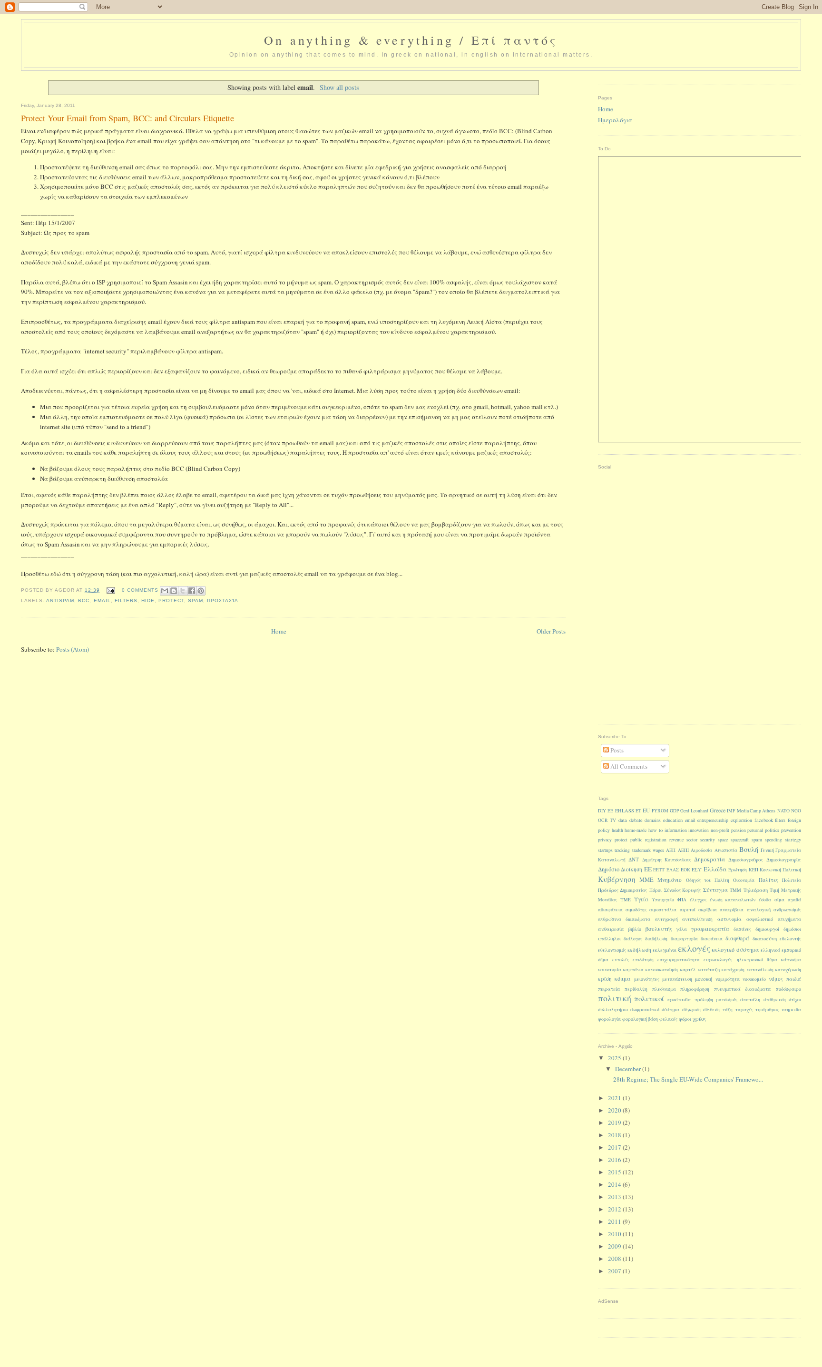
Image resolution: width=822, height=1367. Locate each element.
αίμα (779, 900)
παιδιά (793, 979)
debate (636, 820)
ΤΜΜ (735, 890)
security (707, 840)
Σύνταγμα (715, 889)
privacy (605, 840)
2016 (615, 1159)
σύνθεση (711, 1009)
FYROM (660, 811)
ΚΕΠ (753, 870)
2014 (615, 1184)
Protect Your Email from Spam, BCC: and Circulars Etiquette (127, 118)
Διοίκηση (631, 869)
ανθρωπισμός (787, 910)
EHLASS (624, 810)
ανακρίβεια (732, 910)
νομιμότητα (727, 979)
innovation (698, 830)
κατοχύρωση (788, 970)
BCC (83, 600)
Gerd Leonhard (694, 811)
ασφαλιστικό (759, 919)
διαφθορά (737, 938)
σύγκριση (691, 1009)
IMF (731, 811)
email (102, 600)
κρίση (605, 978)
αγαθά (794, 900)
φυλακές (668, 1019)
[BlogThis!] (173, 591)
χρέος (699, 1018)
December (628, 1068)
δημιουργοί (767, 929)
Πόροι (655, 890)
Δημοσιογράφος (745, 859)
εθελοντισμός (612, 950)
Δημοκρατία (709, 859)
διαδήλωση (656, 939)
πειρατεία (609, 989)
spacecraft (740, 840)
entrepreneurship (712, 820)
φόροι (685, 1019)
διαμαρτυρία (684, 939)
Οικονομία (743, 880)
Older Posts (551, 631)
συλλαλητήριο (613, 1009)
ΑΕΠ (670, 850)
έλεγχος (698, 900)
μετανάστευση (677, 979)
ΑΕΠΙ (683, 850)
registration (655, 840)
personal (755, 830)
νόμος (776, 978)
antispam (60, 600)
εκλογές (694, 948)
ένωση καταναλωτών (732, 900)
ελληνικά (770, 950)
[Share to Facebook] (191, 591)
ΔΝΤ (633, 859)
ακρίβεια (707, 910)
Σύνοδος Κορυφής (682, 890)
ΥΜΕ (625, 900)
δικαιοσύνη (765, 938)
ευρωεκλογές (718, 959)
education (673, 820)
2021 (615, 1098)
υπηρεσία (791, 1009)
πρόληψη (704, 999)
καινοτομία (609, 970)
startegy (793, 839)
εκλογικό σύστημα (735, 949)
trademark (641, 850)
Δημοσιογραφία (783, 859)
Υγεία (641, 899)
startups (605, 850)
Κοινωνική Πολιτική (780, 870)
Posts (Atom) (72, 649)
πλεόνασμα (664, 989)
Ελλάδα (715, 869)
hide (148, 600)
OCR (603, 820)
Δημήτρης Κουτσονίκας (666, 860)
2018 (615, 1135)
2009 (615, 1246)
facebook (763, 820)
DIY (602, 811)
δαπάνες (742, 929)
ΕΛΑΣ (672, 870)
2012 (615, 1209)
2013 (615, 1196)
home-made (635, 830)
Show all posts (339, 87)
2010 (615, 1234)
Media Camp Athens (756, 811)
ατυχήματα (789, 919)
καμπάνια (633, 970)
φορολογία (609, 1019)
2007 (615, 1271)
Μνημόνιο (669, 879)
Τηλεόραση (756, 890)
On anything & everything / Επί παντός (411, 40)
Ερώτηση (737, 870)
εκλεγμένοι (664, 950)
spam (195, 600)
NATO (783, 811)
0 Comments (140, 590)
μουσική (703, 979)
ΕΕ (648, 869)
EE (610, 811)
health (617, 830)
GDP (674, 811)
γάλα (681, 929)
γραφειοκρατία (710, 928)
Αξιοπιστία (725, 850)
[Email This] (164, 591)
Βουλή (748, 849)
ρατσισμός (726, 999)
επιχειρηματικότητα (678, 960)
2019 (615, 1122)
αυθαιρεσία (611, 929)
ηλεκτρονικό (750, 960)
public (636, 840)
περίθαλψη (636, 989)
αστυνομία (729, 919)
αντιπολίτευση (697, 919)
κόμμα (623, 978)
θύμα (772, 960)
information (676, 830)
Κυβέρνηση (617, 879)
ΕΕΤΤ (659, 870)
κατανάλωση (760, 970)
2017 (615, 1147)
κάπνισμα (791, 960)
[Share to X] (182, 591)
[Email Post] (110, 590)
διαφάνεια (712, 939)
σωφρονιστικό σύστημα (654, 1009)
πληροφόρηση (694, 989)
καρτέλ (688, 970)
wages (658, 850)
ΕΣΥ (697, 869)
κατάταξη (709, 969)
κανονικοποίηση (662, 970)
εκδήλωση (639, 949)
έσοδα (765, 900)
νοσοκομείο (754, 979)
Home (278, 631)
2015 (615, 1172)
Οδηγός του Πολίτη (708, 880)
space (723, 840)
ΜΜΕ (646, 880)
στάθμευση (774, 999)
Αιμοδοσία (701, 850)
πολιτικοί (649, 998)
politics (772, 830)
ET (638, 811)
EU (646, 810)
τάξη (728, 1009)
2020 (615, 1110)
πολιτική (614, 998)
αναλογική (759, 909)
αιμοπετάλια (662, 910)
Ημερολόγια (615, 120)
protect (171, 600)
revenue (676, 840)
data (622, 820)
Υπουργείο (663, 900)
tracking (622, 850)
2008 (615, 1258)
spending (773, 840)
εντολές (620, 960)
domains (653, 820)
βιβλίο (634, 929)
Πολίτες (768, 879)
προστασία (222, 600)
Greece (717, 810)
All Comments (628, 766)
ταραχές (744, 1009)
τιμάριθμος (767, 1009)
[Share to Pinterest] (201, 591)
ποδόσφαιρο (788, 989)
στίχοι (795, 999)
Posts (616, 750)
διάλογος (633, 939)
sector (691, 840)
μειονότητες (646, 979)
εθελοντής (790, 939)
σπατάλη (750, 999)
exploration (741, 820)
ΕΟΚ (685, 870)
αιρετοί (687, 910)
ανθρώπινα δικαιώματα (624, 919)
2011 (615, 1221)
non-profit (720, 830)
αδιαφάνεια (610, 910)
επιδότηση (643, 960)
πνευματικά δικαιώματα (743, 989)
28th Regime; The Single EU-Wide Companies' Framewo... (688, 1079)
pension (738, 830)
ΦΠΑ (681, 900)
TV (613, 820)
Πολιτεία (791, 880)
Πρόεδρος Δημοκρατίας (622, 890)
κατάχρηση (733, 970)
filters (126, 600)
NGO (796, 811)
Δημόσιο (608, 869)
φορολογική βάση (640, 1019)
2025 (615, 1058)
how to (655, 830)
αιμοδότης (636, 910)
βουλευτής (659, 928)
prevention (791, 830)
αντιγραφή (666, 919)
